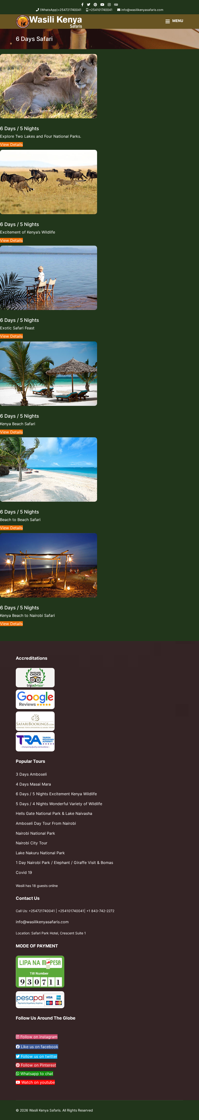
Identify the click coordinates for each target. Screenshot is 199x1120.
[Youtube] (102, 4)
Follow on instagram (38, 1036)
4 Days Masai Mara (33, 784)
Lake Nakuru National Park (40, 852)
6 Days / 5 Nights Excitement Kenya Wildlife (56, 793)
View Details (11, 144)
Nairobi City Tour (31, 842)
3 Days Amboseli (31, 774)
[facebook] (82, 4)
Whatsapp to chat (36, 1073)
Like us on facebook (39, 1046)
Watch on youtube (37, 1082)
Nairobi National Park (35, 833)
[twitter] (88, 4)
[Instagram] (109, 4)
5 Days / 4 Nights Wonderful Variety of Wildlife (59, 803)
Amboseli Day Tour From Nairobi (46, 823)
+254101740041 (100, 10)
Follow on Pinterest (38, 1065)
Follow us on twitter (38, 1056)
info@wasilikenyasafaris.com (142, 10)
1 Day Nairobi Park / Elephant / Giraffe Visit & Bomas (64, 862)
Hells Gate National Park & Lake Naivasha (54, 813)
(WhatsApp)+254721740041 (60, 10)
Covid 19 (24, 872)
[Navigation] (174, 21)
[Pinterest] (95, 4)
